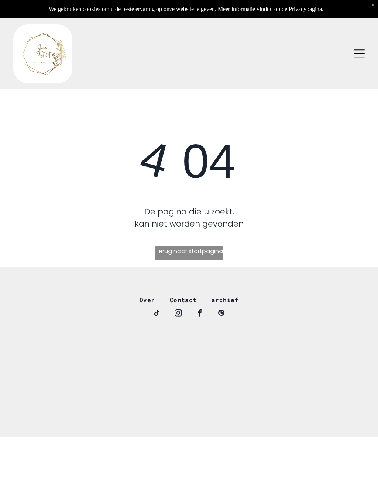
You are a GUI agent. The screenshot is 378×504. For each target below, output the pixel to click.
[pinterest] (221, 313)
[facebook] (199, 313)
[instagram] (178, 313)
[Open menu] (359, 53)
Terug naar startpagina (189, 251)
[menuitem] (147, 300)
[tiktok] (156, 313)
